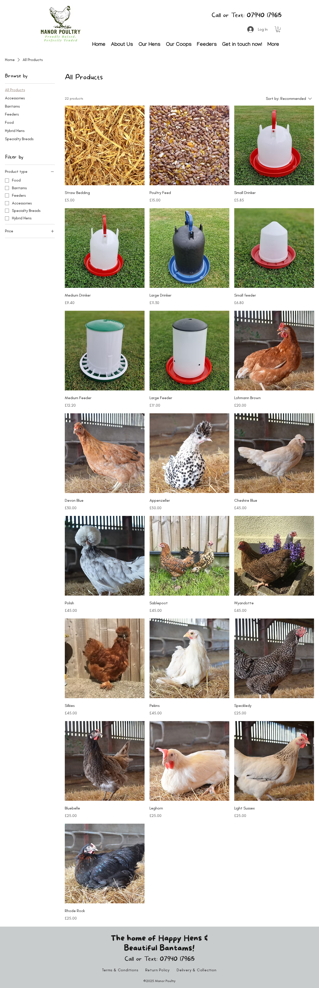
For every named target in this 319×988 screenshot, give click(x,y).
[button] (278, 29)
